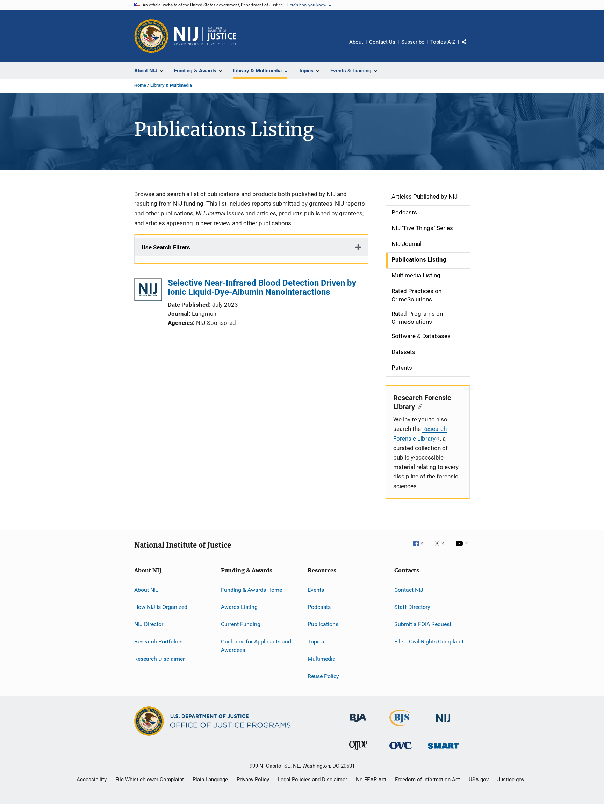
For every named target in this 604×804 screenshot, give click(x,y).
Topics (316, 641)
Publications (323, 624)
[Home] (205, 36)
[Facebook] (421, 548)
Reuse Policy (323, 676)
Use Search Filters (166, 247)
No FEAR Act (371, 779)
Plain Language (210, 779)
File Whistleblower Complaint (149, 779)
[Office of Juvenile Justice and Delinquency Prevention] (358, 751)
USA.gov (479, 779)
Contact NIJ (408, 589)
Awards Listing (239, 607)
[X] (442, 548)
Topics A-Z (442, 42)
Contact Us (382, 42)
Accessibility (92, 779)
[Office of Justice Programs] (151, 36)
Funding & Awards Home (251, 589)
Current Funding (240, 624)
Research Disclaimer (159, 658)
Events (316, 589)
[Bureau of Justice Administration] (358, 723)
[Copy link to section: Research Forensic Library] (418, 406)
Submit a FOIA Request (422, 624)
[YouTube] (462, 548)
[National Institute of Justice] (443, 723)
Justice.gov (510, 779)
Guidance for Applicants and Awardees (256, 645)
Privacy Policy (253, 779)
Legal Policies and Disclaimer (312, 779)
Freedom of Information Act (427, 779)
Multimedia (322, 658)
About (356, 42)
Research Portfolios (158, 641)
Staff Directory (412, 607)
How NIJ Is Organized (160, 607)
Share (469, 47)
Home (140, 85)
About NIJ (146, 589)
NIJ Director (148, 624)
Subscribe (412, 42)
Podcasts (319, 607)
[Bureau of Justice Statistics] (400, 727)
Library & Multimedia (171, 85)
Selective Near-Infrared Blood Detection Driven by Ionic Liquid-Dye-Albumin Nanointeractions (262, 287)
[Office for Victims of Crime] (400, 751)
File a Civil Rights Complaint (428, 641)
